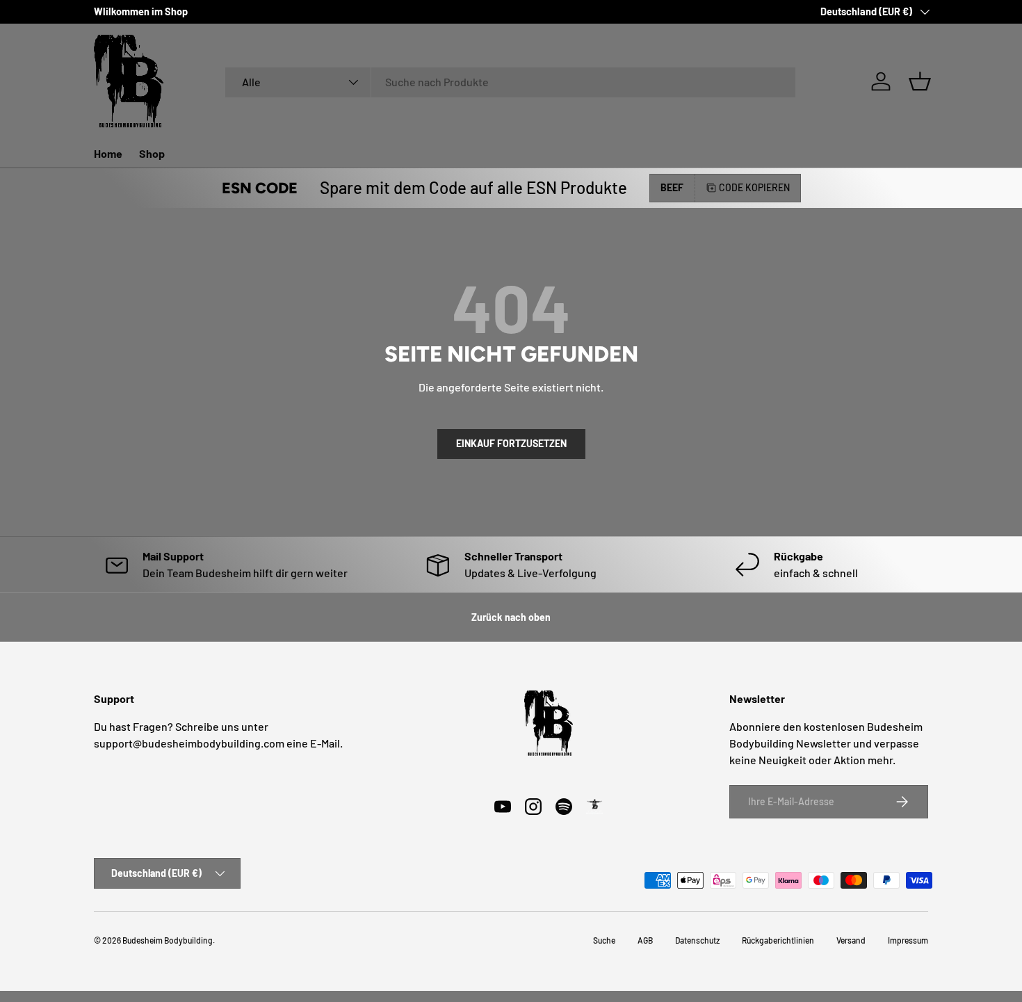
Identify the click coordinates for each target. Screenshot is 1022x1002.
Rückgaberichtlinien (778, 940)
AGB (645, 940)
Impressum (908, 940)
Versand (851, 940)
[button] (920, 81)
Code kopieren (754, 187)
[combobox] (510, 82)
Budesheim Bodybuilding (167, 940)
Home (108, 153)
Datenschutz (697, 940)
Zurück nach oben (511, 617)
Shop (152, 153)
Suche (604, 940)
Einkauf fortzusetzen (511, 443)
